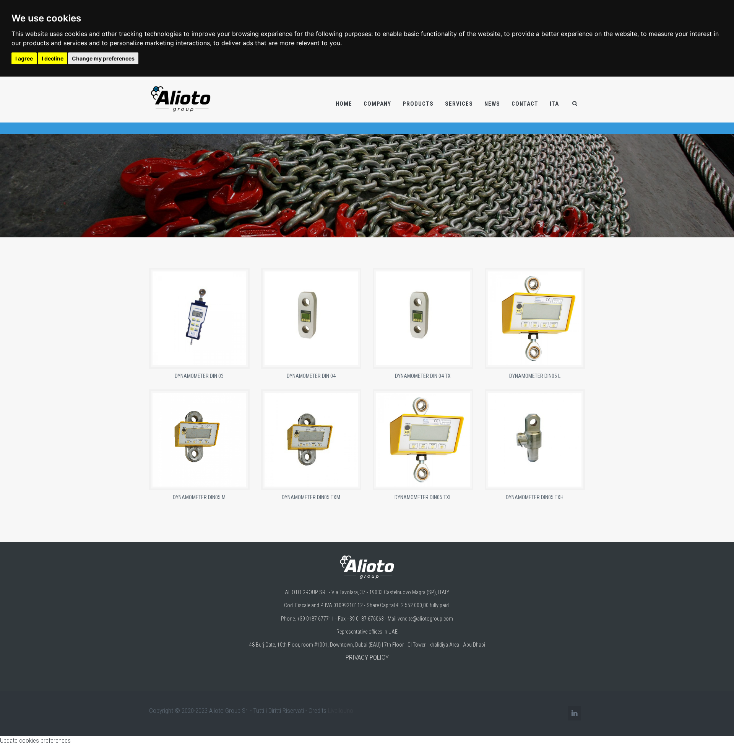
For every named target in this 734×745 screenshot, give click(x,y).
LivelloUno (340, 710)
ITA (554, 103)
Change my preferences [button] (103, 58)
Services (459, 103)
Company (377, 103)
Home (344, 103)
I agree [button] (24, 58)
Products (418, 103)
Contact (525, 103)
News (492, 103)
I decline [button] (52, 58)
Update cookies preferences (35, 740)
